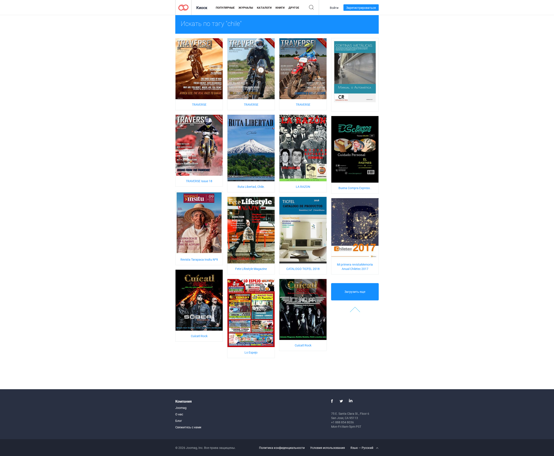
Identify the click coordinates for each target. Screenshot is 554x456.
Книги (280, 8)
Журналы (245, 8)
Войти (334, 8)
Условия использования (327, 448)
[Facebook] (332, 401)
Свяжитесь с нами (188, 427)
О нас (179, 414)
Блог (178, 421)
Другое (293, 8)
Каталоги (264, 8)
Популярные (225, 8)
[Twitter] (341, 401)
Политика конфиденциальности (282, 448)
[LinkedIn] (350, 401)
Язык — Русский (362, 448)
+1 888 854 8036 (342, 422)
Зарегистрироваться (361, 8)
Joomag (181, 408)
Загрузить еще (355, 292)
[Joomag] (183, 7)
